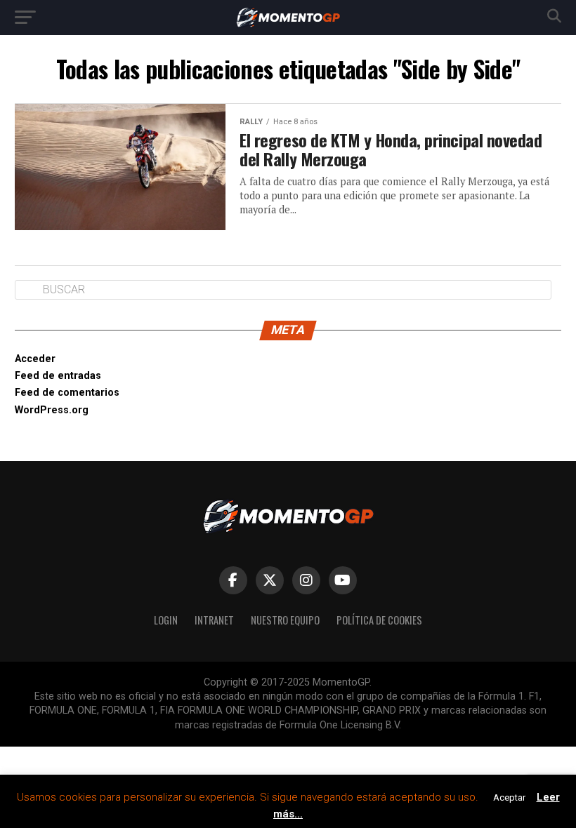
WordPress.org (52, 410)
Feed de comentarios (67, 393)
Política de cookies (379, 620)
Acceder (35, 359)
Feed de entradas (58, 376)
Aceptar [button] (509, 797)
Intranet (214, 620)
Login (166, 620)
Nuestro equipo (285, 620)
